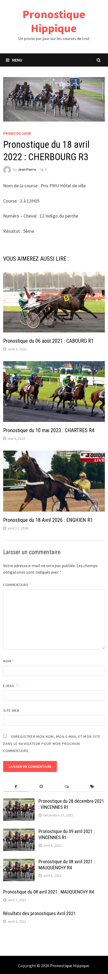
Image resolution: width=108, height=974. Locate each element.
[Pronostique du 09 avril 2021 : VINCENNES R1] (19, 832)
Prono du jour (17, 133)
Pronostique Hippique (54, 21)
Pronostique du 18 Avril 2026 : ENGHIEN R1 (48, 520)
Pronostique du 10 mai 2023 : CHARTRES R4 (48, 430)
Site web (11, 710)
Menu (17, 60)
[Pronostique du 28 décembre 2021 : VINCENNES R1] (19, 802)
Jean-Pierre (27, 169)
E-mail (10, 685)
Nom (8, 661)
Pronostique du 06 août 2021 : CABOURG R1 (48, 341)
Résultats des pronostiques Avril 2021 (39, 913)
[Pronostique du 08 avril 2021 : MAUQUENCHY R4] (19, 862)
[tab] (16, 786)
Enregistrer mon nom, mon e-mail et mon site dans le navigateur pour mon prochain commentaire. (51, 743)
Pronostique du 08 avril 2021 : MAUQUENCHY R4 (67, 864)
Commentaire (17, 584)
